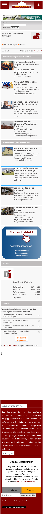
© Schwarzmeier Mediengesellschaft (14, 501)
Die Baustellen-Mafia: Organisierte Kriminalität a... (26, 64)
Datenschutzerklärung (25, 481)
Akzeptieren (31, 490)
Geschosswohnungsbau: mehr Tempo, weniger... (26, 169)
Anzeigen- (6, 442)
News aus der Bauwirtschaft (20, 445)
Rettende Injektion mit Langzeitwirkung (25, 149)
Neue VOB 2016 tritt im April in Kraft (25, 83)
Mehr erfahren (12, 490)
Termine (37, 442)
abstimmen (21, 338)
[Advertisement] (21, 377)
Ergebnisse (21, 340)
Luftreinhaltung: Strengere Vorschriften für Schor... (25, 124)
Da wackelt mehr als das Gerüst (26, 208)
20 (38, 51)
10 (34, 51)
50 (41, 51)
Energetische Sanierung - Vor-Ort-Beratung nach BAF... (26, 104)
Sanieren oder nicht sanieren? (24, 188)
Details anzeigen (10, 44)
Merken (22, 44)
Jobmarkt (20, 442)
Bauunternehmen (9, 429)
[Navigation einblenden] (5, 6)
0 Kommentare (10, 345)
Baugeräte (6, 439)
